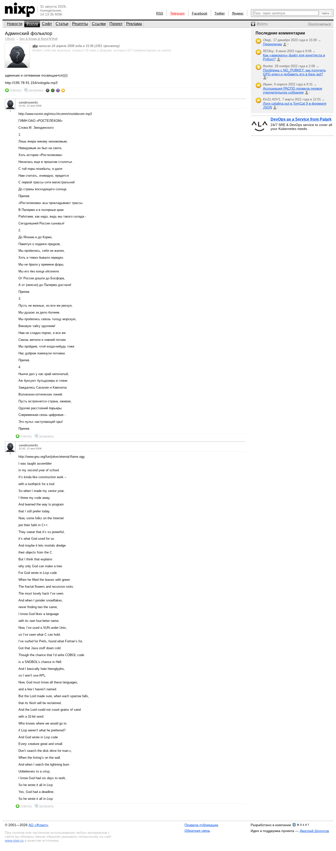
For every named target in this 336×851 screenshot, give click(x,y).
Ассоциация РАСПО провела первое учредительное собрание (292, 90)
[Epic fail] (47, 90)
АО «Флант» (38, 825)
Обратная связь (197, 831)
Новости (14, 24)
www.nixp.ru (14, 840)
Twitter (219, 13)
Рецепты (80, 24)
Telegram (177, 13)
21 (288, 44)
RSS (159, 13)
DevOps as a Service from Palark (301, 119)
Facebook (199, 13)
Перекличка (272, 44)
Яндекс (238, 13)
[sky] (17, 66)
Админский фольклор (28, 33)
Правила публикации (201, 825)
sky (35, 46)
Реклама (134, 24)
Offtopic (10, 38)
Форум (32, 24)
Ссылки (99, 24)
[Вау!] (63, 90)
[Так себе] (53, 90)
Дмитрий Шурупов (314, 831)
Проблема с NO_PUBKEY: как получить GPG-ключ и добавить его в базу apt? (294, 72)
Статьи (62, 24)
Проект (115, 24)
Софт (47, 24)
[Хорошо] (58, 90)
